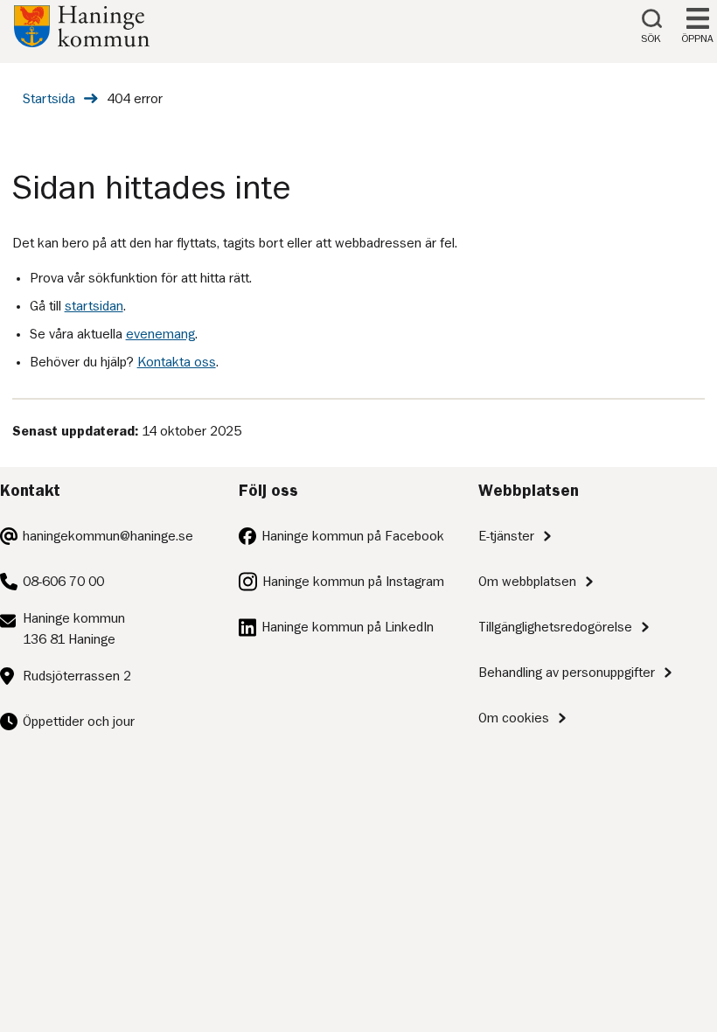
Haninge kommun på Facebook (352, 536)
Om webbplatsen (527, 582)
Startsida (49, 99)
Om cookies (513, 718)
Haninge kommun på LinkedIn (347, 627)
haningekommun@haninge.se (108, 536)
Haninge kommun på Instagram (353, 582)
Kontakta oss (176, 362)
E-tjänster (506, 536)
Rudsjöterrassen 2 (77, 676)
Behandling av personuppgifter (566, 673)
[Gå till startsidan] (82, 43)
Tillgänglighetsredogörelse (555, 627)
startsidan (94, 306)
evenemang (160, 334)
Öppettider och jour (79, 722)
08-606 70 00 (63, 582)
